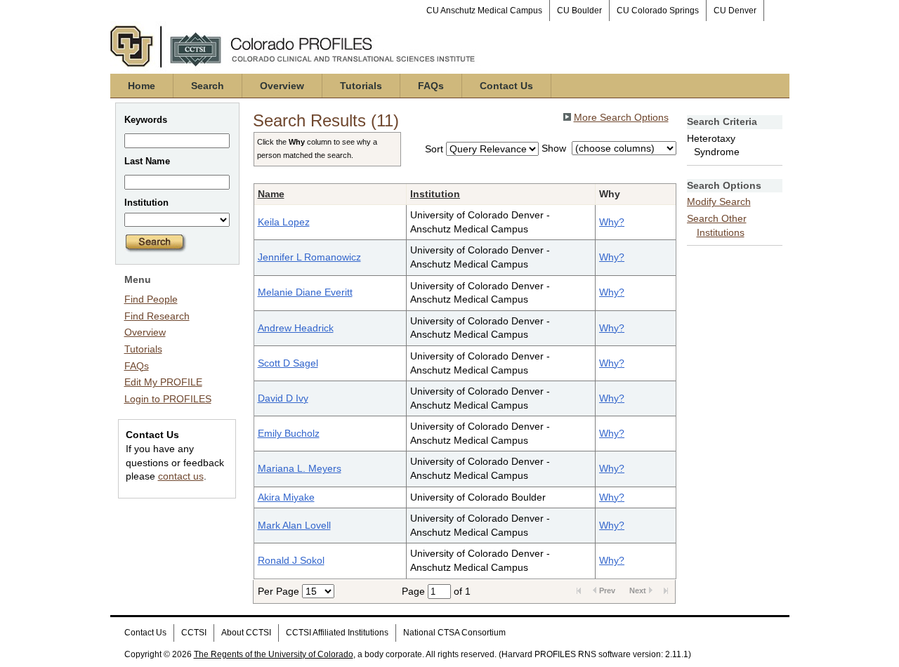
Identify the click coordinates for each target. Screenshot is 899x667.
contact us (181, 476)
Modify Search (719, 201)
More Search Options (621, 117)
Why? (611, 221)
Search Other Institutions (717, 225)
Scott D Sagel (288, 363)
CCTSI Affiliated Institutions (337, 633)
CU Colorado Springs (658, 10)
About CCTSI (246, 633)
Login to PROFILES (167, 398)
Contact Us (506, 85)
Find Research (157, 316)
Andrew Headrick (296, 328)
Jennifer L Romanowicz (309, 257)
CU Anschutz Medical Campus (484, 10)
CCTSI (193, 633)
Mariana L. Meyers (299, 468)
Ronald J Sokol (291, 560)
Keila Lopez (284, 221)
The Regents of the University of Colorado (273, 654)
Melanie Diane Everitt (305, 292)
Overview (282, 85)
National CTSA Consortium (454, 633)
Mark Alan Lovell (294, 525)
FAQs (431, 85)
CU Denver (735, 10)
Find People (151, 299)
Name (271, 193)
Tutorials (361, 85)
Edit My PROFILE (163, 382)
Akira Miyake (286, 497)
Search (207, 85)
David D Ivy (283, 398)
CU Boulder (579, 10)
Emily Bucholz (289, 433)
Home (141, 85)
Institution (435, 193)
